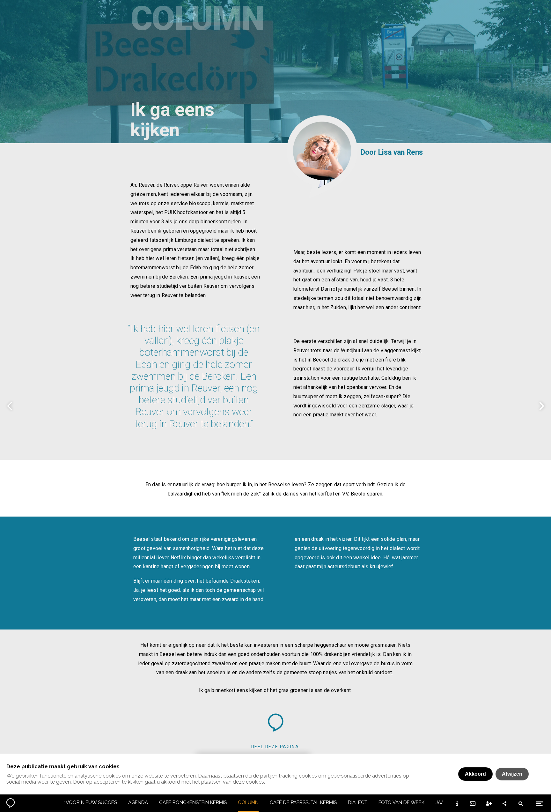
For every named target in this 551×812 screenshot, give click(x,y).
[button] (275, 722)
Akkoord (475, 774)
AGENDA (138, 802)
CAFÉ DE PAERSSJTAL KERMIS (303, 802)
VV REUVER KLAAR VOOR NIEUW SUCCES (69, 802)
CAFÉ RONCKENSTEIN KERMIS (193, 802)
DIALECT (357, 802)
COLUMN (248, 802)
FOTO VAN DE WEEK (401, 802)
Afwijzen (512, 774)
